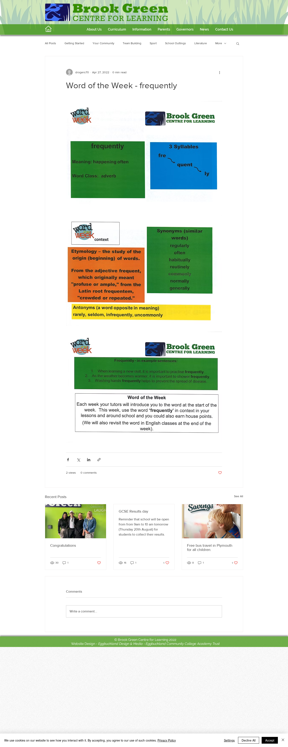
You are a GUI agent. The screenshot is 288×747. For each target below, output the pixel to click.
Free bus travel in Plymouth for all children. (209, 547)
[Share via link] (99, 460)
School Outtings (175, 43)
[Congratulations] (75, 521)
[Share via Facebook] (68, 460)
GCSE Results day (133, 511)
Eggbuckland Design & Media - (122, 644)
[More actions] (219, 72)
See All (238, 496)
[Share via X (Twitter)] (78, 460)
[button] (117, 29)
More (218, 43)
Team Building (132, 43)
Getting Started (74, 43)
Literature (200, 43)
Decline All (249, 740)
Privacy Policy (166, 740)
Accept (269, 740)
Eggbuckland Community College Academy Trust (183, 644)
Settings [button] (229, 740)
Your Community (103, 43)
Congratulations (63, 545)
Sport (153, 43)
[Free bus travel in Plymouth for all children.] (212, 521)
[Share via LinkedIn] (89, 460)
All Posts (50, 43)
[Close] (282, 740)
